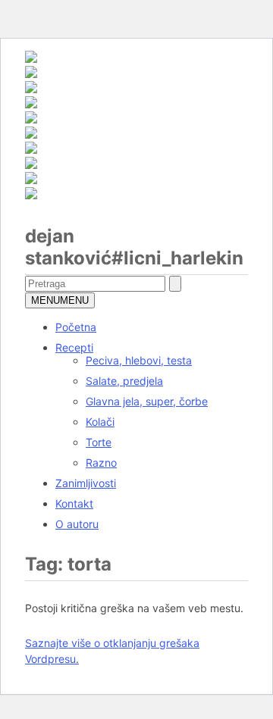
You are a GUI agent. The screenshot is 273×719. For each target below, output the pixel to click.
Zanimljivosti (85, 483)
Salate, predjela (124, 380)
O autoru (77, 523)
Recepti (74, 347)
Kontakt (74, 503)
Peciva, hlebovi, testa (139, 360)
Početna (75, 326)
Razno (101, 462)
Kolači (100, 421)
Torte (98, 442)
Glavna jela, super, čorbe (147, 401)
